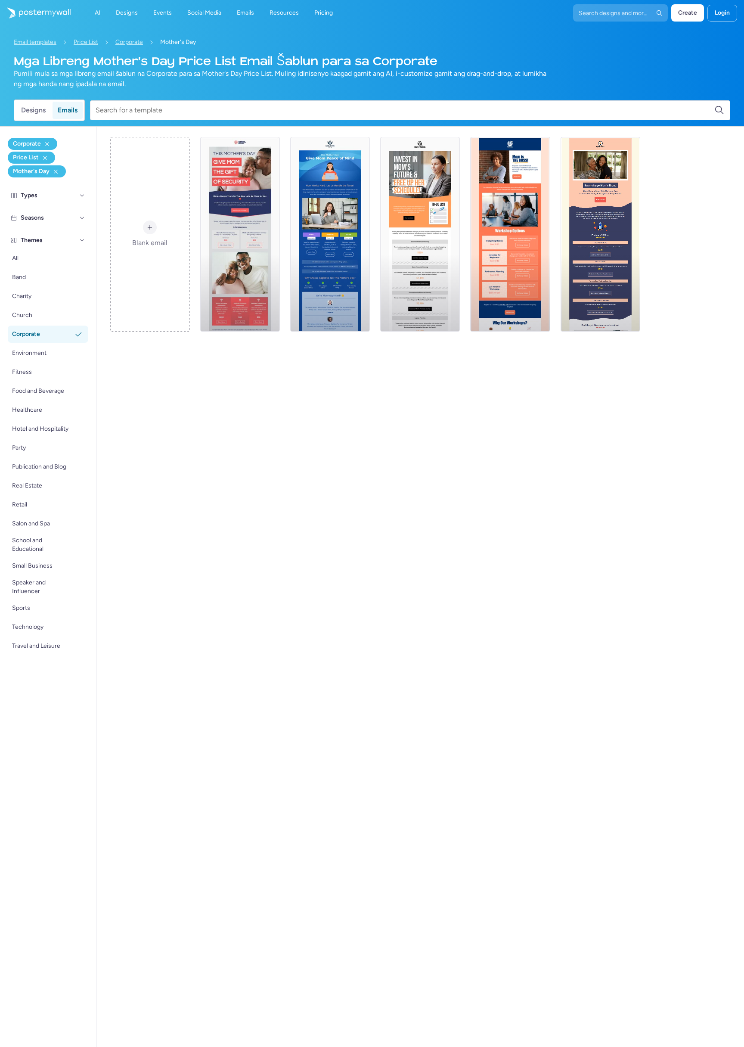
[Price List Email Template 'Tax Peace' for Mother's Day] (330, 234)
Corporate (129, 42)
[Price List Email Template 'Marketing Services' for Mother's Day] (600, 234)
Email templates (35, 42)
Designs (33, 110)
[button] (82, 195)
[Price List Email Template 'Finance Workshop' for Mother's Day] (510, 234)
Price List (86, 42)
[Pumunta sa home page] (35, 13)
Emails (68, 110)
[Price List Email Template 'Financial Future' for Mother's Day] (420, 234)
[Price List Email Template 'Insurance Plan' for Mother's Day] (240, 234)
